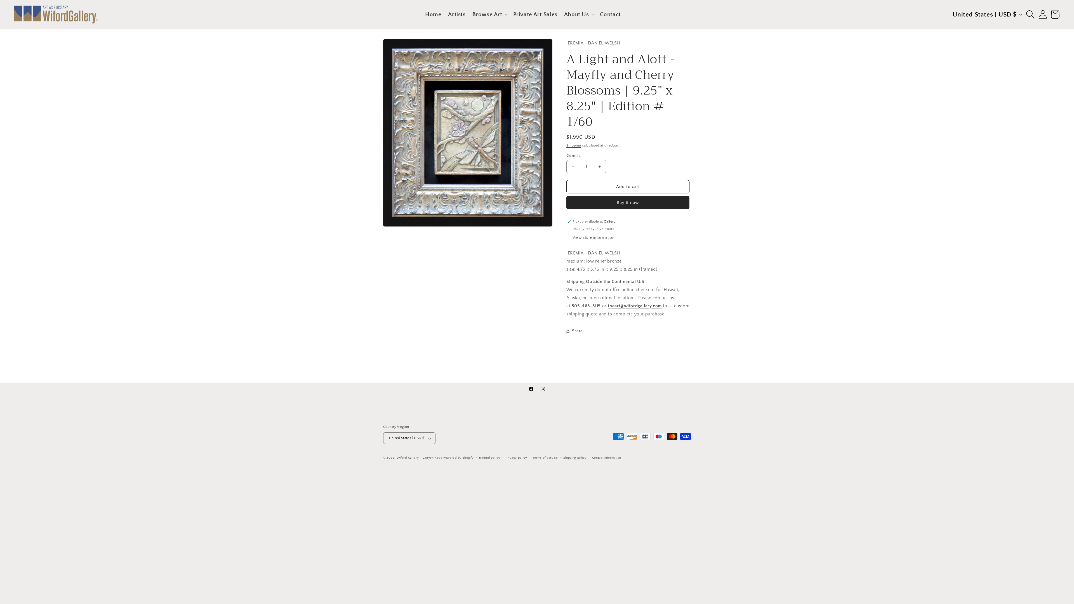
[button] (489, 14)
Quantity (573, 155)
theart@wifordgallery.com (634, 305)
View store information (593, 237)
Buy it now (628, 202)
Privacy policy (516, 458)
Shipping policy (575, 458)
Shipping (573, 145)
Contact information (606, 458)
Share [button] (577, 331)
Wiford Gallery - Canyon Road (419, 458)
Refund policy (489, 458)
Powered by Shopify (458, 458)
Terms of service (545, 458)
